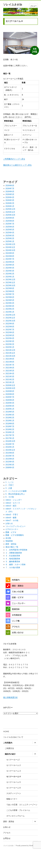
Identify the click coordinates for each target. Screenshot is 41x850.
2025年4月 (9, 233)
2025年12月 (10, 209)
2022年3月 (9, 341)
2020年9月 (9, 391)
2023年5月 (9, 300)
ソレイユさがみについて (13, 737)
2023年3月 (9, 306)
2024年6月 (9, 262)
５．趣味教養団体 (12, 561)
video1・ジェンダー (13, 500)
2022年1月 (9, 347)
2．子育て (9, 485)
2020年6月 (9, 400)
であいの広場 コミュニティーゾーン (21, 805)
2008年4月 (9, 467)
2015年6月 (9, 459)
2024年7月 (9, 259)
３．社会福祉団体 (12, 556)
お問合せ (6, 838)
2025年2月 (9, 238)
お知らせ (9, 523)
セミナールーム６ (13, 788)
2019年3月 (9, 415)
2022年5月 (9, 335)
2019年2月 (9, 418)
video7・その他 (11, 520)
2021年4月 (9, 374)
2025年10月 (10, 215)
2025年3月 (9, 236)
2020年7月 (9, 397)
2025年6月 (9, 227)
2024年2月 (9, 274)
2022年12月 (10, 315)
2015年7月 (9, 456)
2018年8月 (9, 424)
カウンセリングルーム (15, 816)
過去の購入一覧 (11, 547)
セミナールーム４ (13, 776)
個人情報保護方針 (10, 697)
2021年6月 (9, 368)
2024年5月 (9, 265)
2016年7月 (9, 444)
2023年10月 (10, 285)
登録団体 (9, 541)
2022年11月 (10, 318)
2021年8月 (9, 362)
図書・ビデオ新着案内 (14, 535)
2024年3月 (9, 271)
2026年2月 (9, 203)
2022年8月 (9, 327)
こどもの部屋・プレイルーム (18, 810)
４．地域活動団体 (12, 559)
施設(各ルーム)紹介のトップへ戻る (17, 165)
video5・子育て (11, 515)
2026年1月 (9, 206)
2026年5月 (9, 194)
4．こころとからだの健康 (16, 491)
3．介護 (8, 488)
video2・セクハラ (12, 503)
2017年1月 (9, 438)
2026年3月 (9, 200)
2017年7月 (9, 435)
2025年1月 (9, 241)
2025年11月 (10, 212)
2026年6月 (9, 191)
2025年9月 (9, 218)
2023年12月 (10, 280)
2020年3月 (9, 406)
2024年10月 (10, 250)
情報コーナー (11, 799)
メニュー (33, 6)
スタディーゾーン (13, 793)
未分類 (8, 538)
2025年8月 (9, 221)
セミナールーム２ (13, 765)
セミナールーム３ (13, 771)
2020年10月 (10, 388)
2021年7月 (9, 365)
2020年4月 (9, 403)
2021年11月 (10, 353)
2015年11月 (10, 450)
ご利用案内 (7, 743)
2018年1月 (9, 432)
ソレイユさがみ (12, 4)
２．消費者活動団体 (13, 553)
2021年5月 (9, 371)
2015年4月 (9, 462)
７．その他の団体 (12, 567)
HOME (6, 731)
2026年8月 (9, 186)
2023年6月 (9, 297)
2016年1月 (9, 447)
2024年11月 (10, 247)
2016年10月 (10, 441)
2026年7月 (9, 188)
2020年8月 (9, 394)
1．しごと (9, 482)
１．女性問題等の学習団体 (16, 550)
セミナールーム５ (13, 782)
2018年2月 (9, 429)
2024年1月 (9, 277)
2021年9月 (9, 359)
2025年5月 (9, 230)
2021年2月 (9, 379)
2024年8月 (9, 256)
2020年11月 (10, 385)
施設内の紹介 (10, 754)
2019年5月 (9, 412)
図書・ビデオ (10, 532)
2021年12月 (10, 350)
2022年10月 (10, 321)
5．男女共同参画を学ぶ (15, 494)
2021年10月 (10, 356)
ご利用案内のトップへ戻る (14, 159)
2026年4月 (9, 197)
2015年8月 (9, 453)
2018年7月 (9, 426)
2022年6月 (9, 332)
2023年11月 (10, 282)
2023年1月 (9, 312)
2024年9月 (9, 253)
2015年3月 (9, 465)
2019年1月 (9, 421)
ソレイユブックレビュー (15, 526)
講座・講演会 (10, 544)
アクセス (6, 833)
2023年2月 (9, 309)
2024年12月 (10, 244)
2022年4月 (9, 338)
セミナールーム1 (13, 760)
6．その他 (9, 497)
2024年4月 (9, 268)
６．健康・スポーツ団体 (15, 564)
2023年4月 (9, 303)
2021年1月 (9, 382)
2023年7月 (9, 294)
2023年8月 (9, 291)
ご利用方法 (9, 748)
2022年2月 (9, 344)
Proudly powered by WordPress (26, 845)
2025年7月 (9, 224)
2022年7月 (9, 330)
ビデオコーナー (11, 529)
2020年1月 (9, 409)
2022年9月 (9, 324)
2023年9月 (9, 288)
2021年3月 (9, 376)
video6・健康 (10, 518)
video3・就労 (10, 506)
